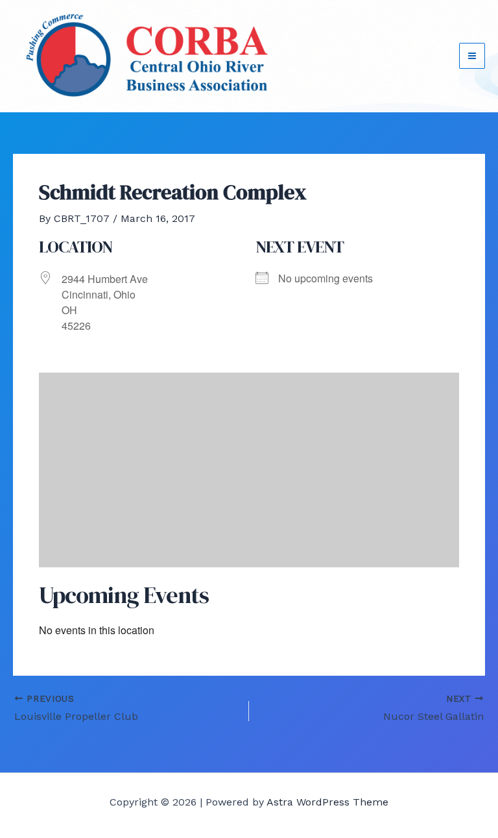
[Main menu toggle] (472, 56)
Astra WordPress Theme (327, 802)
